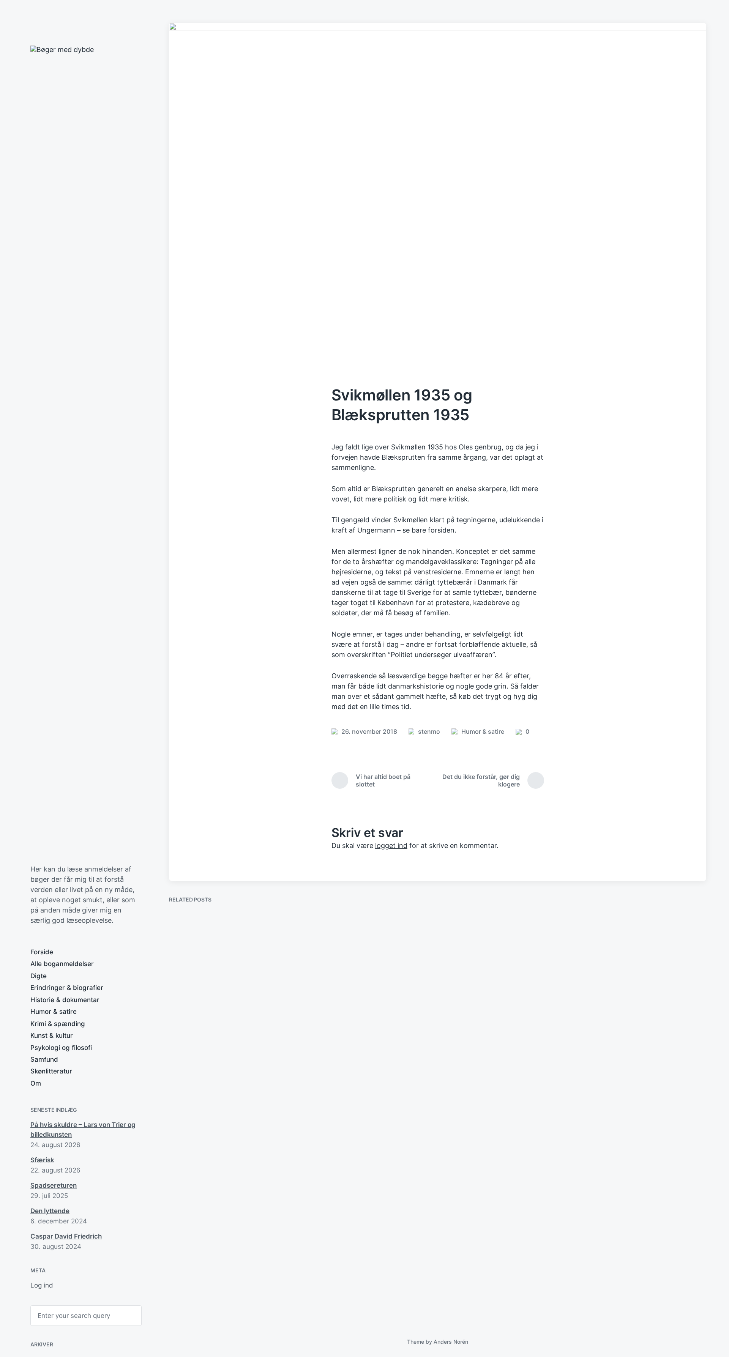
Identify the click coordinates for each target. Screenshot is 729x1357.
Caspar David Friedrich (66, 1236)
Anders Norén (451, 1341)
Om (35, 1083)
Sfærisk (42, 1160)
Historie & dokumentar (64, 1000)
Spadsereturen (53, 1185)
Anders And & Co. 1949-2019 (643, 1079)
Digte (38, 976)
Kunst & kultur (51, 1035)
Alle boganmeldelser (62, 964)
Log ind (41, 1285)
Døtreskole (472, 1124)
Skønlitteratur (51, 1071)
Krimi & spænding (57, 1024)
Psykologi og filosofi (61, 1047)
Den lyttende (49, 1211)
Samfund (44, 1059)
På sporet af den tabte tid (223, 1286)
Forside (41, 952)
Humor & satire (53, 1011)
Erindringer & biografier (66, 987)
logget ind (391, 846)
